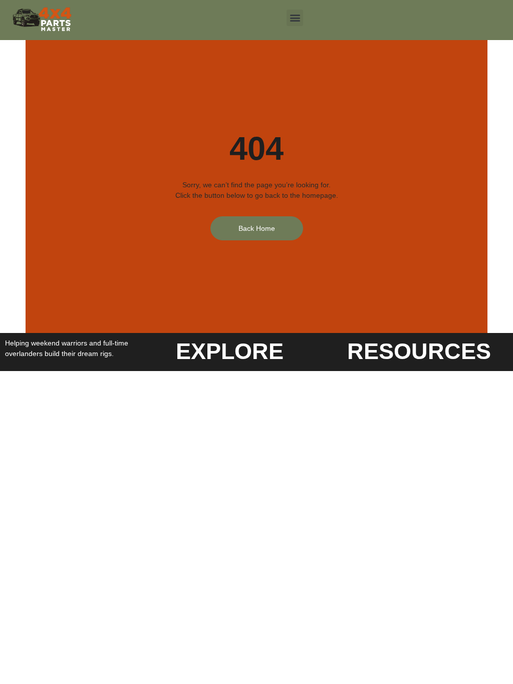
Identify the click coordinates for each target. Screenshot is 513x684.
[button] (295, 18)
